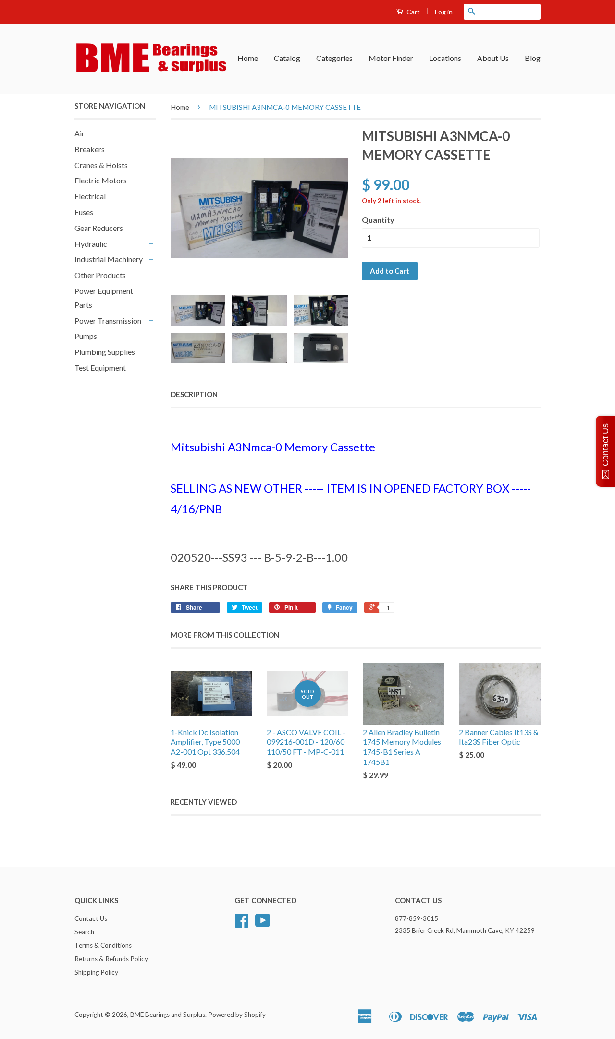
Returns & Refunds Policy (111, 959)
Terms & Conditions (103, 945)
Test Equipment (100, 367)
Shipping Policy (96, 972)
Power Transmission (107, 320)
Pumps (85, 335)
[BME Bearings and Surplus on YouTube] (263, 924)
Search (84, 932)
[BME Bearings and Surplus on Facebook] (241, 924)
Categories (334, 57)
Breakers (89, 149)
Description (194, 394)
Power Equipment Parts (103, 297)
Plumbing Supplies (104, 351)
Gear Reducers (98, 227)
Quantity (378, 219)
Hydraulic (90, 243)
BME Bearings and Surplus (167, 1014)
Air (79, 133)
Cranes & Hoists (101, 164)
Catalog (287, 57)
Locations (445, 57)
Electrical (90, 196)
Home (247, 57)
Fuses (83, 212)
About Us (493, 57)
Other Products (100, 274)
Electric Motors (100, 180)
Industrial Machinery (108, 259)
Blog (533, 57)
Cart (412, 12)
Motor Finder (391, 57)
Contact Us (90, 918)
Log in (444, 12)
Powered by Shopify (237, 1014)
